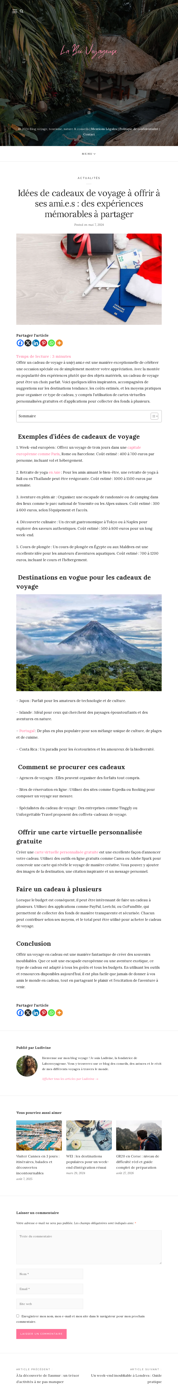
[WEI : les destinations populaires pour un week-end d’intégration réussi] (89, 1135)
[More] (59, 343)
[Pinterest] (43, 343)
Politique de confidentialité (138, 129)
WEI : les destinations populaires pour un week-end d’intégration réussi (87, 1162)
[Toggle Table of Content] (152, 416)
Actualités (89, 178)
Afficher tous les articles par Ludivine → (70, 1079)
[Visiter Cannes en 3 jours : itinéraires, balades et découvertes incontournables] (39, 1135)
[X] (28, 343)
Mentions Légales (104, 129)
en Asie (54, 472)
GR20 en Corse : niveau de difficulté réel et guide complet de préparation (137, 1162)
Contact (89, 134)
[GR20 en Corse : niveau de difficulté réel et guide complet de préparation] (139, 1135)
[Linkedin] (35, 343)
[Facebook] (20, 343)
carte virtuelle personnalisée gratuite (66, 852)
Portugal (27, 730)
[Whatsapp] (51, 343)
